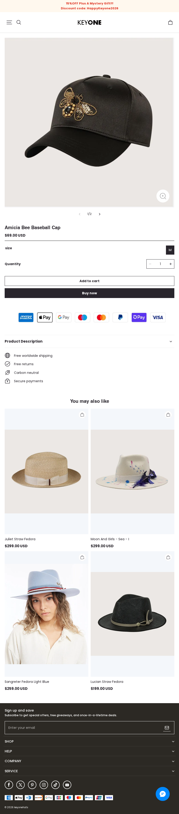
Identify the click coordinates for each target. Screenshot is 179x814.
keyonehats (21, 807)
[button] (9, 22)
